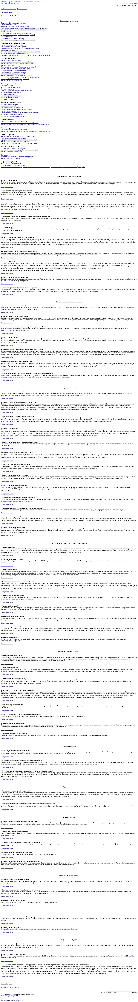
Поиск (135, 4)
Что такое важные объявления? (11, 92)
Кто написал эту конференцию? (11, 163)
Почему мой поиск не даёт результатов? (13, 138)
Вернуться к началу (7, 187)
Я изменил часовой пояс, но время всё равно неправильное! (20, 48)
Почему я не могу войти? (9, 24)
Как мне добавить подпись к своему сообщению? (17, 63)
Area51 (131, 956)
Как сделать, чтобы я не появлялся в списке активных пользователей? (23, 30)
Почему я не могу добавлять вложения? (13, 72)
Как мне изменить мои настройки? (12, 45)
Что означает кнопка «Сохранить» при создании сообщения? (20, 77)
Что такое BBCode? (7, 85)
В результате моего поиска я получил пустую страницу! (19, 140)
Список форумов (6, 12)
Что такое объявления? (8, 94)
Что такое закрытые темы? (9, 97)
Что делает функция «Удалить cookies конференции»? (18, 40)
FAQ (127, 4)
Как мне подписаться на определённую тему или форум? (19, 150)
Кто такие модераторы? (8, 106)
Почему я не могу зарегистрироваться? (13, 38)
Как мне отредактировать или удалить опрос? (15, 68)
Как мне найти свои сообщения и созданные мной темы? (19, 143)
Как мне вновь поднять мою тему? (12, 80)
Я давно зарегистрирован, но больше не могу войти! (18, 35)
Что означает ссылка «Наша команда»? (13, 116)
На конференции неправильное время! (13, 46)
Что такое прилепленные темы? (11, 96)
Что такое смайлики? (7, 89)
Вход (5, 4)
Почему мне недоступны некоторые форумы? (15, 70)
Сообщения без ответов (8, 9)
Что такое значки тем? (8, 99)
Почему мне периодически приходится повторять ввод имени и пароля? (24, 28)
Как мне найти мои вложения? (11, 158)
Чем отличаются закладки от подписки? (14, 148)
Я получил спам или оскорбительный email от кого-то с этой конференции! (25, 124)
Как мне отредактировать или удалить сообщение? (17, 62)
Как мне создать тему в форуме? (11, 60)
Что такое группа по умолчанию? (11, 114)
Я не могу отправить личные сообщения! (14, 121)
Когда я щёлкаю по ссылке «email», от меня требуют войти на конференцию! (25, 55)
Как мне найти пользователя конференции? (15, 141)
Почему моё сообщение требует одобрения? (15, 79)
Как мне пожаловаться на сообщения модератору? (17, 75)
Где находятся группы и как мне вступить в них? (16, 109)
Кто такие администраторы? (10, 104)
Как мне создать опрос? (8, 65)
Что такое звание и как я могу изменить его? (15, 53)
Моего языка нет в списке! (9, 50)
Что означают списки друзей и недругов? (14, 129)
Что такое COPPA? (7, 36)
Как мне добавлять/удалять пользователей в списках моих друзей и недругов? (26, 131)
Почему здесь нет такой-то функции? (13, 165)
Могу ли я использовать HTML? (11, 87)
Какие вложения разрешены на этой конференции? (17, 156)
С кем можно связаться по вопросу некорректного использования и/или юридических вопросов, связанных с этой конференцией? (43, 167)
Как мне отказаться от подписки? (11, 151)
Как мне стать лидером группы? (11, 111)
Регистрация (14, 4)
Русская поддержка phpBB (9, 996)
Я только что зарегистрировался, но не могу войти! (17, 33)
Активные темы (22, 9)
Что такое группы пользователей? (12, 107)
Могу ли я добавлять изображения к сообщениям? (17, 90)
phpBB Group (59, 945)
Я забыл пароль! (6, 31)
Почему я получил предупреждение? (13, 74)
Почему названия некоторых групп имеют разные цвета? (19, 112)
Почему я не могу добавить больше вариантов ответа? (18, 67)
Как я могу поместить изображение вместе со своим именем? (20, 52)
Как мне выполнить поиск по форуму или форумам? (18, 136)
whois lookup (121, 966)
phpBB (10, 994)
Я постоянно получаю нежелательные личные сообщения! (19, 123)
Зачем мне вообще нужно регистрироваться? (15, 26)
